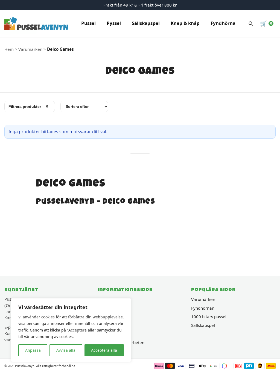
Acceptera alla (104, 350)
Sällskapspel (146, 23)
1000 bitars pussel (208, 316)
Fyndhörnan (202, 308)
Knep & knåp (185, 23)
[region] (71, 330)
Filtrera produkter (28, 106)
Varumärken (203, 299)
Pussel (88, 23)
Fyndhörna (223, 23)
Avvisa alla (65, 350)
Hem (9, 49)
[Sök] (250, 23)
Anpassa (33, 350)
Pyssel (114, 23)
